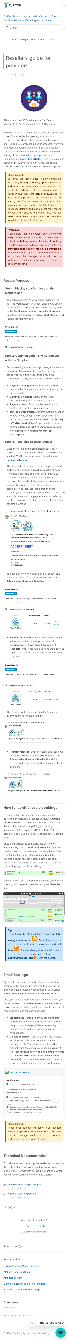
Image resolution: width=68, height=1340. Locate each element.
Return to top (10, 1246)
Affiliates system (12, 1277)
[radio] (26, 1226)
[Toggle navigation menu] (62, 5)
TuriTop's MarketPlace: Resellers (21, 1265)
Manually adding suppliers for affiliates (25, 1283)
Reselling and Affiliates (39, 20)
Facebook (5, 1208)
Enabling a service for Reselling (21, 1289)
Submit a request (46, 39)
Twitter (10, 1208)
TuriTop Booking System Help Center (25, 16)
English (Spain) (53, 1333)
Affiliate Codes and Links (17, 1271)
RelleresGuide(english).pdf (22, 1193)
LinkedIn (15, 1208)
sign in (14, 1315)
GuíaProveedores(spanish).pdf (24, 1184)
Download (21, 1188)
